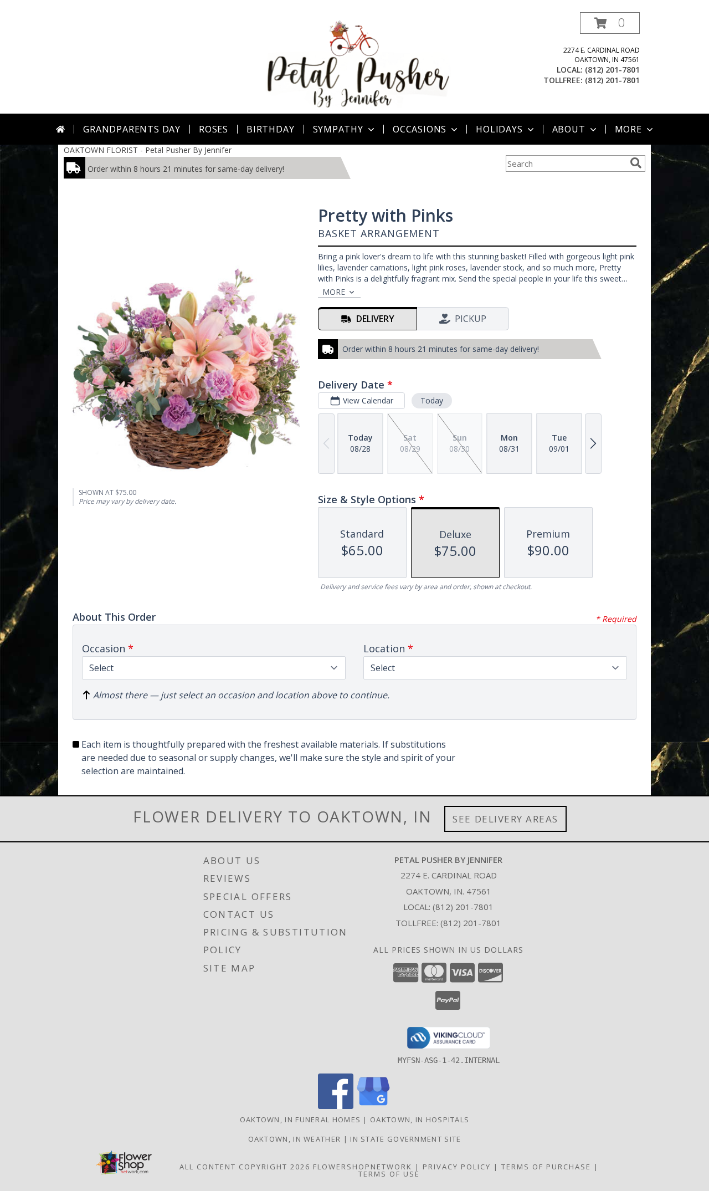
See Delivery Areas (505, 818)
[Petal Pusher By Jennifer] (356, 63)
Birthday (270, 129)
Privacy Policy (457, 1167)
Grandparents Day (132, 129)
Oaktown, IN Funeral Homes (300, 1119)
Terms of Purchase (546, 1167)
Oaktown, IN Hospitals (419, 1119)
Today (431, 400)
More (628, 129)
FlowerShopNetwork (362, 1167)
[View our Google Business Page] (373, 1106)
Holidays (499, 129)
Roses (213, 129)
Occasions (419, 129)
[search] (636, 163)
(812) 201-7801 (612, 69)
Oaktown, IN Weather (294, 1139)
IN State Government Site (405, 1139)
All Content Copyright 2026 (244, 1167)
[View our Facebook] (335, 1106)
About (568, 129)
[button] (610, 23)
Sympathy (338, 129)
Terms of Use (389, 1174)
